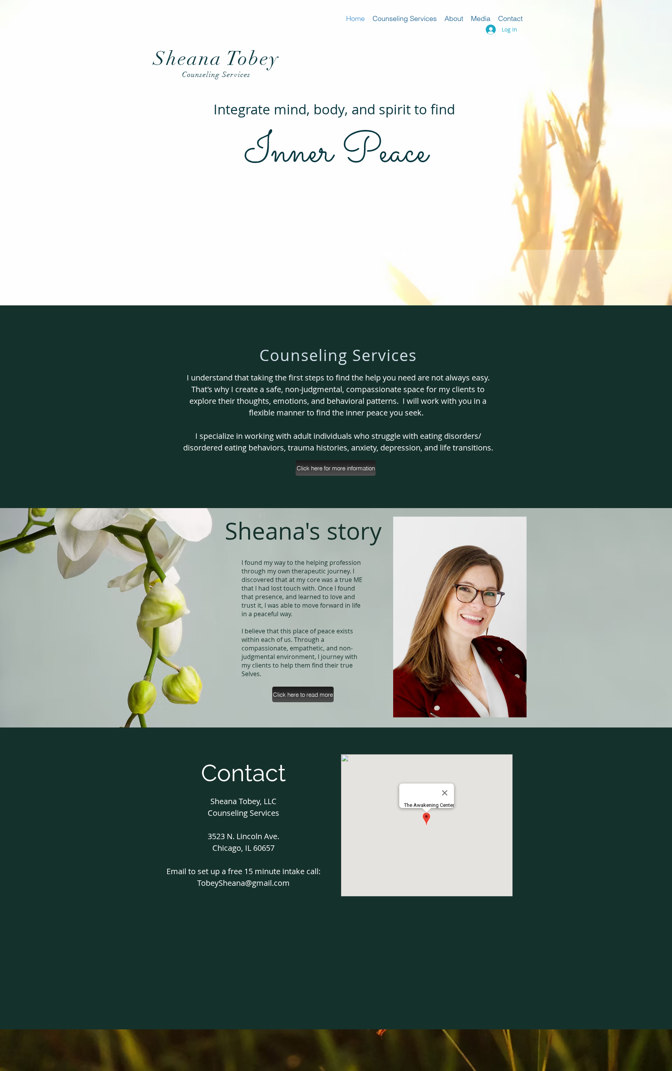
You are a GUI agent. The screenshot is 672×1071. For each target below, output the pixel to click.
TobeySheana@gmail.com (243, 883)
